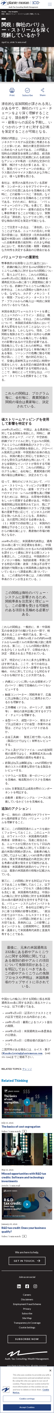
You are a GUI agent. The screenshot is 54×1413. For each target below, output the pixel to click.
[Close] (50, 1370)
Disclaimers (27, 1299)
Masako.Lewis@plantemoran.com (22, 1053)
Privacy (27, 1308)
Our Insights (13, 12)
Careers (27, 1294)
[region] (27, 1389)
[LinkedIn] (19, 1286)
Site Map (27, 1318)
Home (4, 12)
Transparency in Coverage (27, 1322)
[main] (27, 706)
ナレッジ (27, 1068)
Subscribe (27, 1313)
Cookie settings (27, 1327)
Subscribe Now (27, 1339)
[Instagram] (35, 1286)
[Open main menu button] (49, 4)
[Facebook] (27, 1286)
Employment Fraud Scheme (27, 1304)
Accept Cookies (27, 1407)
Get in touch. (24, 1260)
